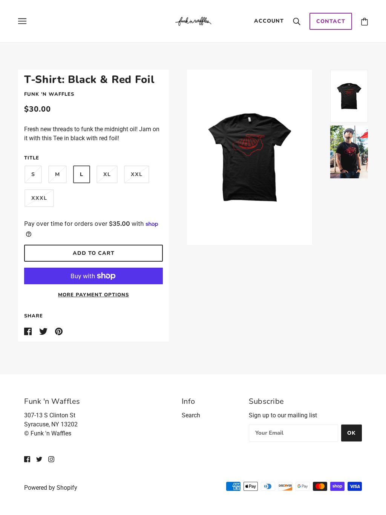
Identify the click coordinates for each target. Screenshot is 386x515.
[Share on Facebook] (28, 330)
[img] (27, 459)
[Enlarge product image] (249, 157)
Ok (351, 433)
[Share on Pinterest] (59, 330)
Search (191, 415)
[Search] (296, 21)
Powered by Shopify (50, 487)
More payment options (93, 294)
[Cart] (364, 21)
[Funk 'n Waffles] (193, 20)
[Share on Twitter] (44, 330)
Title (31, 158)
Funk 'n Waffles (49, 94)
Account (269, 21)
